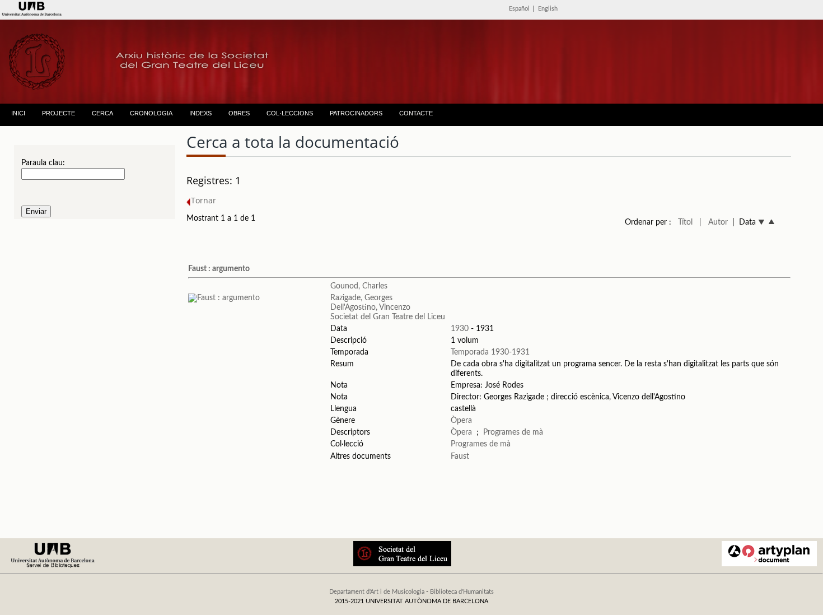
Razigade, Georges (361, 298)
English (548, 9)
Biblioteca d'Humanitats (462, 592)
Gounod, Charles (358, 286)
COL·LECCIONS (289, 113)
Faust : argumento (219, 269)
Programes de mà (513, 432)
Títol (685, 222)
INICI (18, 113)
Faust (460, 456)
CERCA (102, 113)
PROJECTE (58, 113)
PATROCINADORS (356, 113)
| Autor (713, 222)
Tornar (203, 200)
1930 (460, 329)
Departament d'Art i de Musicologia (376, 592)
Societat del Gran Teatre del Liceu (387, 317)
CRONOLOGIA (151, 113)
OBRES (239, 113)
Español (519, 9)
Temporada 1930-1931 (490, 352)
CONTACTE (416, 113)
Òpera (461, 421)
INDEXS (200, 113)
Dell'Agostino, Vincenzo (370, 307)
